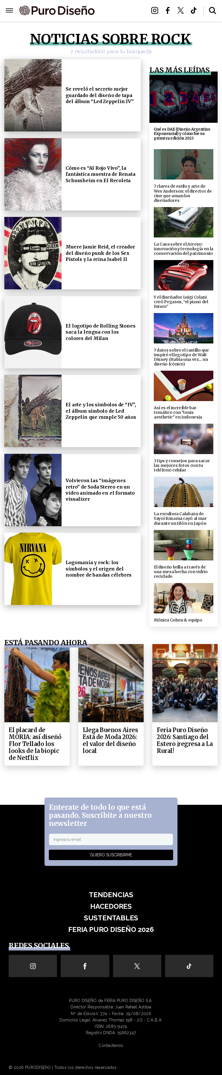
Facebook (169, 10)
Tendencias (111, 895)
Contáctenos (111, 1045)
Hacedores (120, 10)
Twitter (182, 10)
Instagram (156, 10)
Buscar (213, 10)
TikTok (195, 10)
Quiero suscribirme (111, 855)
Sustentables (120, 17)
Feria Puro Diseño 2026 (121, 28)
